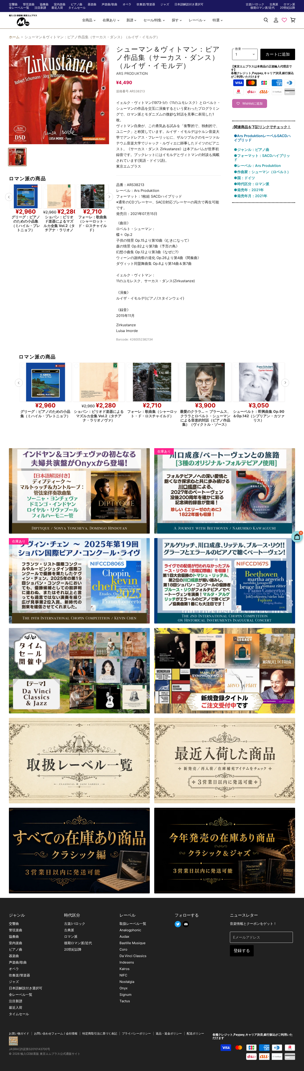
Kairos (125, 969)
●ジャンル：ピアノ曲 (251, 149)
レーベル (196, 20)
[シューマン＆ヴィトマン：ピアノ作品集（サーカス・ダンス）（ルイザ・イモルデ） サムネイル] (17, 157)
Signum (126, 994)
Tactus (125, 1001)
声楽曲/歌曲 (109, 4)
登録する (242, 950)
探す (175, 20)
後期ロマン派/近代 (262, 7)
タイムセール (77, 7)
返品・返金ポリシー (169, 1033)
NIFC (123, 975)
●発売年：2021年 (249, 190)
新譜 (130, 20)
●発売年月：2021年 (250, 196)
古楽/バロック (255, 4)
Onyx (124, 988)
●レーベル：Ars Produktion (257, 165)
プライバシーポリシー (136, 1033)
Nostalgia (127, 982)
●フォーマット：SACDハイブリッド (262, 157)
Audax (124, 936)
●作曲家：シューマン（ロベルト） (262, 172)
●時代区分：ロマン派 (251, 184)
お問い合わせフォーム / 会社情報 (55, 1033)
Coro (123, 949)
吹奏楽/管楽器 (146, 4)
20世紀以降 (287, 7)
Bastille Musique (133, 943)
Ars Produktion (132, 73)
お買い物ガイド (19, 1033)
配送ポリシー (195, 1033)
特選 (216, 20)
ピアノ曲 (76, 4)
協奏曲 (44, 4)
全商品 (87, 20)
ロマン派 (289, 4)
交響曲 (13, 4)
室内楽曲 (59, 4)
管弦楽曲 (28, 4)
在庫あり (110, 20)
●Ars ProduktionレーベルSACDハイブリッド (262, 138)
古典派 (274, 4)
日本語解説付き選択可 (188, 4)
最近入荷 (57, 7)
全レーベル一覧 (19, 7)
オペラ (127, 4)
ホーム (14, 37)
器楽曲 (92, 4)
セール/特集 (152, 20)
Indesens (127, 962)
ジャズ (164, 4)
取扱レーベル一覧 (133, 923)
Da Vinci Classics (133, 956)
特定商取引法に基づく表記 (99, 1033)
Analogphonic (130, 930)
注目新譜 (40, 7)
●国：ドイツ (244, 178)
